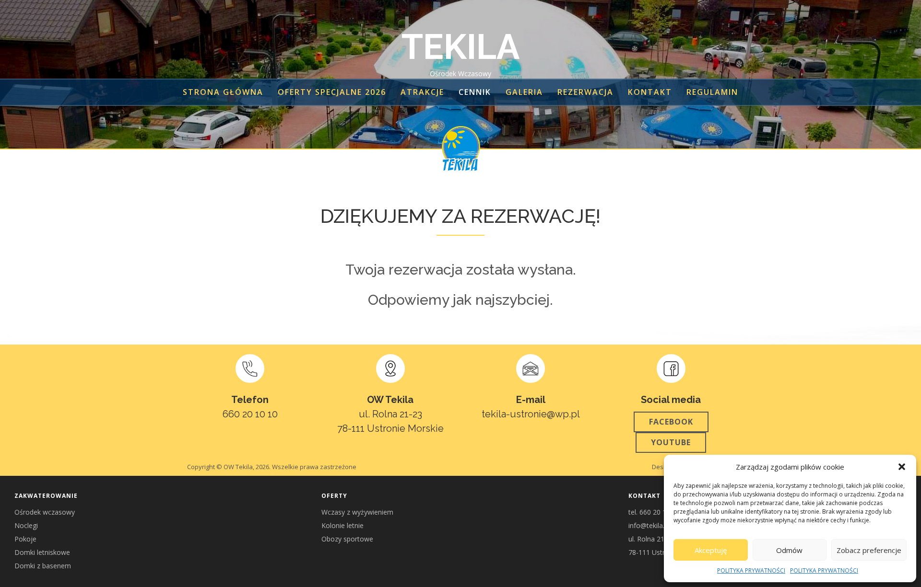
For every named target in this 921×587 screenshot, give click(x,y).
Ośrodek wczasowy (44, 512)
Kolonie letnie (342, 525)
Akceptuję (711, 550)
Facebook (671, 421)
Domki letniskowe (42, 552)
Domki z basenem (42, 565)
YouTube (671, 442)
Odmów (789, 550)
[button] (902, 467)
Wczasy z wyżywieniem (357, 512)
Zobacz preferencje (869, 550)
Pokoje (25, 538)
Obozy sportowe (347, 538)
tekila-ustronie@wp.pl (531, 414)
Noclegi (26, 525)
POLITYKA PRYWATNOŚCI (751, 570)
